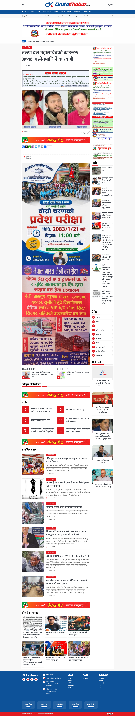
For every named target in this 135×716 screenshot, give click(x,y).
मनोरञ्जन (75, 16)
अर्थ (54, 16)
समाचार (32, 16)
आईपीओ (63, 12)
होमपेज (26, 16)
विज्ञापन (101, 681)
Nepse (39, 12)
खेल (81, 16)
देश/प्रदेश (70, 681)
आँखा (69, 12)
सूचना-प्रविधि (61, 16)
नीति (100, 685)
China (27, 12)
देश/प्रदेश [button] (47, 16)
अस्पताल (56, 12)
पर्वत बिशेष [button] (39, 16)
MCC (33, 12)
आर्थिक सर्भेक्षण (87, 12)
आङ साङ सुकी (77, 12)
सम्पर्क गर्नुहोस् (102, 683)
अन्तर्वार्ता (68, 16)
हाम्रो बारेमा (101, 679)
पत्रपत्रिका (85, 679)
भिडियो (86, 16)
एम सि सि (99, 355)
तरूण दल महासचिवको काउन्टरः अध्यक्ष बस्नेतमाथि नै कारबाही (50, 56)
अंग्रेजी (110, 5)
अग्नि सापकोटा (47, 12)
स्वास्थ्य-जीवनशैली (72, 685)
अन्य (91, 16)
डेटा (100, 688)
